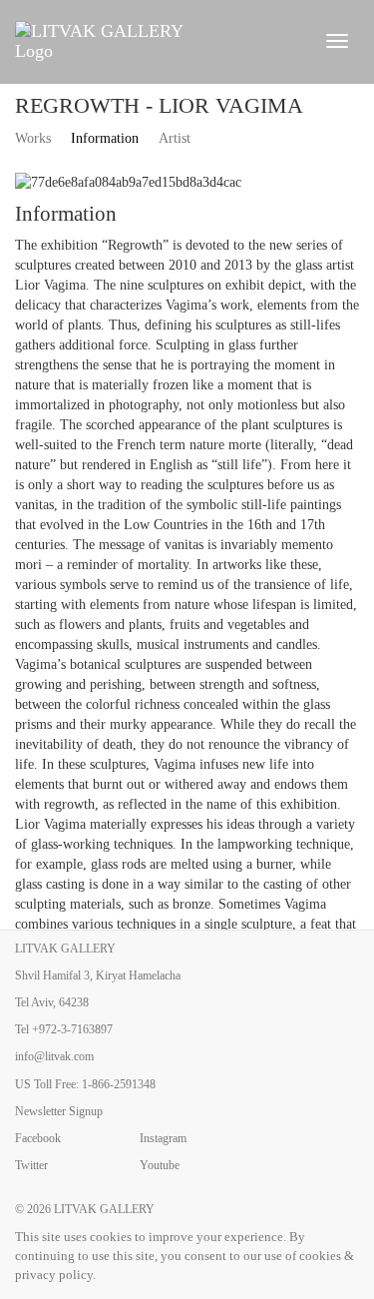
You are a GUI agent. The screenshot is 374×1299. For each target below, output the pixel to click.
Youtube (160, 1165)
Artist (174, 138)
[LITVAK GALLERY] (157, 41)
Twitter (31, 1165)
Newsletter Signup (59, 1111)
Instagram (163, 1138)
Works (33, 138)
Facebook (38, 1138)
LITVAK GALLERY (104, 1209)
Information (105, 138)
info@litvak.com (54, 1056)
